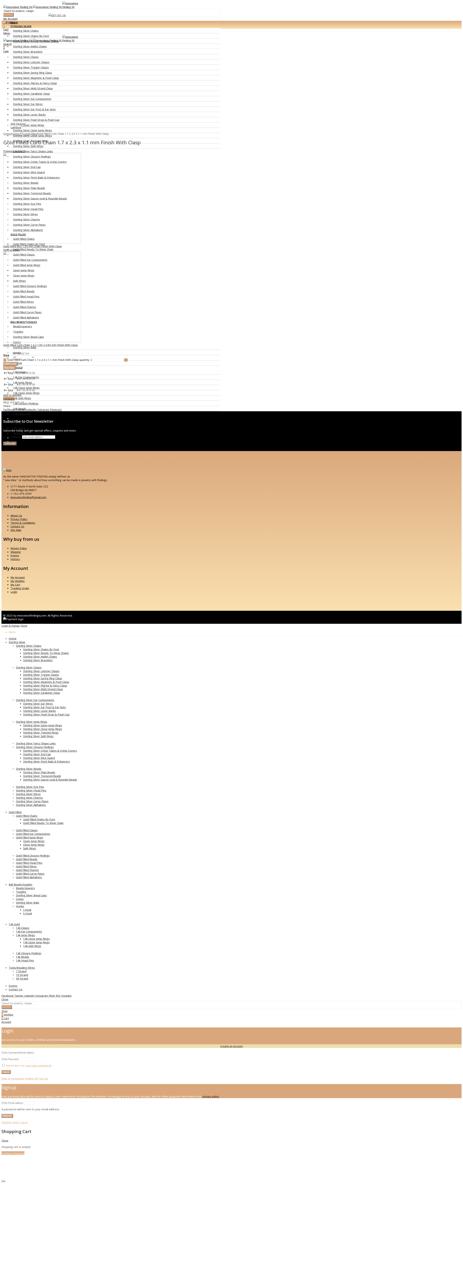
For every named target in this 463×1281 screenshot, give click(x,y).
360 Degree (18, 124)
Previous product (14, 151)
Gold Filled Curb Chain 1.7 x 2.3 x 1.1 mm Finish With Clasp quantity (48, 360)
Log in (6, 1072)
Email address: (12, 437)
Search (8, 14)
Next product (11, 250)
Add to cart (10, 363)
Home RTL (18, 133)
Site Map (15, 530)
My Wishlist (17, 581)
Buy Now (9, 367)
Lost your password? (38, 1065)
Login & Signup (10, 625)
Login (13, 592)
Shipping (15, 552)
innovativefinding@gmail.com (28, 497)
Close (23, 625)
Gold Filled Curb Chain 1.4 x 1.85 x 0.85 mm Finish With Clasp (40, 345)
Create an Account (231, 1046)
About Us (16, 515)
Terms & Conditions (22, 522)
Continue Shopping (12, 1153)
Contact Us (17, 526)
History (15, 559)
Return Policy (18, 548)
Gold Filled (31, 133)
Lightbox (15, 127)
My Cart (15, 584)
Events (14, 555)
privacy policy (211, 1096)
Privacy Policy (18, 519)
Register (7, 1115)
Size (6, 355)
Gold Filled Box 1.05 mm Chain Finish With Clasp (32, 246)
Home (7, 133)
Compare (9, 398)
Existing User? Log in (14, 1122)
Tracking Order (19, 588)
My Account (17, 577)
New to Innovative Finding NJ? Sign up (24, 1078)
